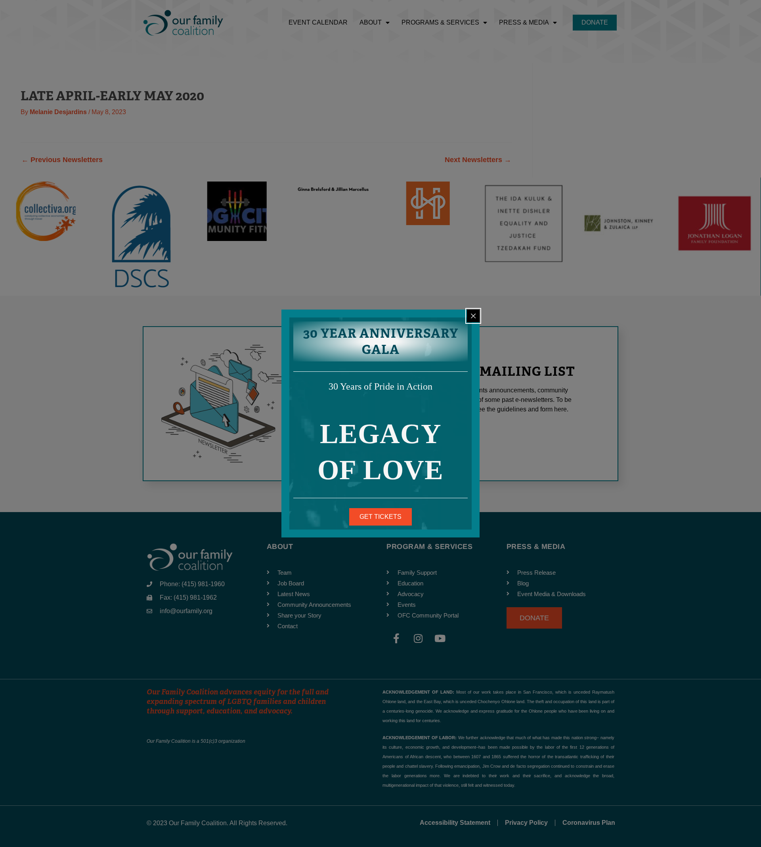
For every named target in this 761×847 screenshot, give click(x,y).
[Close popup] (473, 316)
